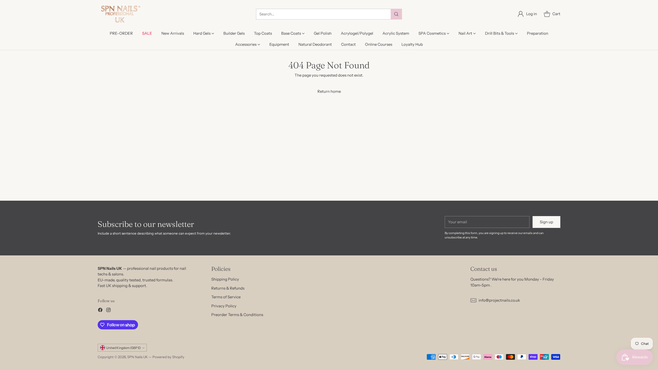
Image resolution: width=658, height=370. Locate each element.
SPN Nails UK (137, 357)
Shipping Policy (225, 279)
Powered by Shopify (168, 357)
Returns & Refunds (227, 288)
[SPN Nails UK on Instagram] (108, 311)
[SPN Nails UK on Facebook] (100, 311)
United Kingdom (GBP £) (123, 348)
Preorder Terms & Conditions (237, 314)
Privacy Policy (223, 305)
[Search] (396, 14)
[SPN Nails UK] (120, 14)
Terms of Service (226, 296)
